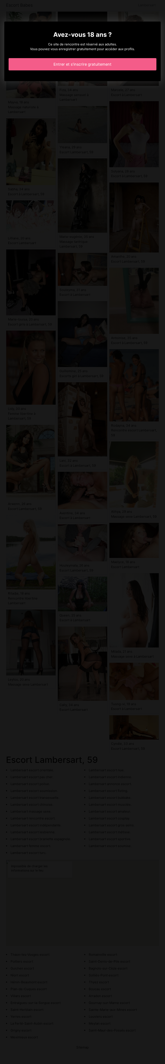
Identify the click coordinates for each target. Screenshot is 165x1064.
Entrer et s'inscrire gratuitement (82, 64)
